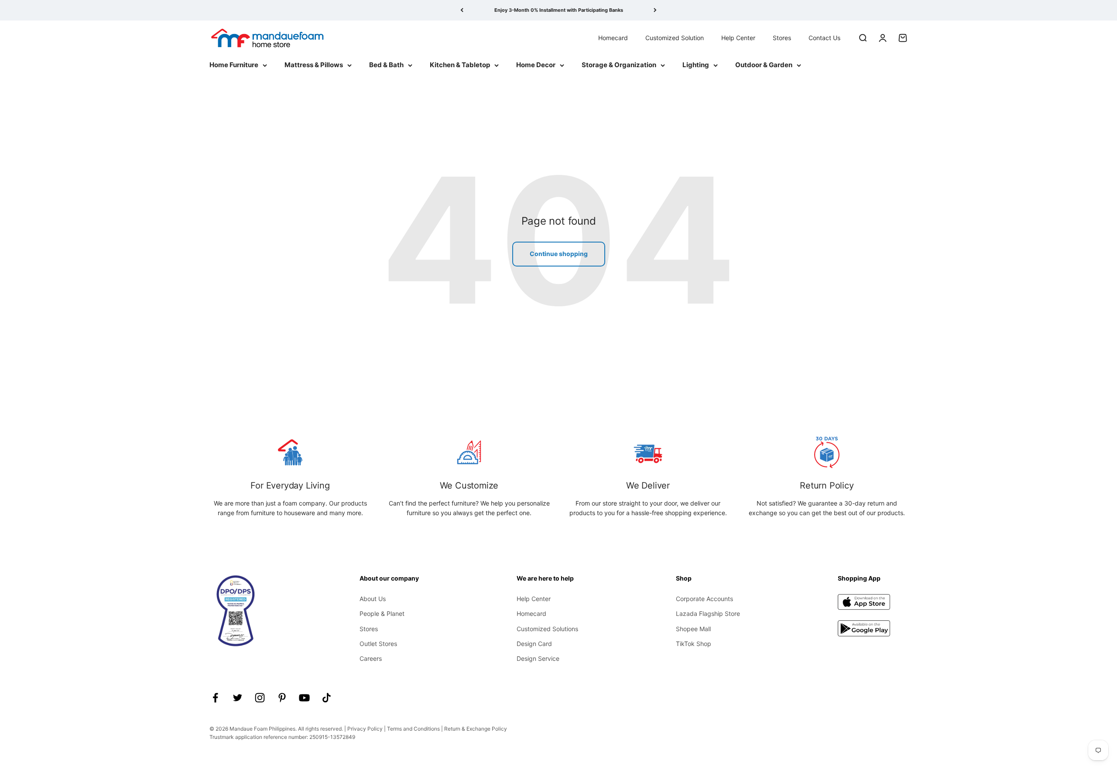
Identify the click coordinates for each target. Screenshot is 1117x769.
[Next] (655, 10)
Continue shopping (559, 253)
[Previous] (461, 10)
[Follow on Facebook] (215, 698)
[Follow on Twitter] (237, 698)
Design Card (534, 643)
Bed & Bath (386, 65)
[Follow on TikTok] (326, 698)
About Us (373, 598)
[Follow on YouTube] (304, 698)
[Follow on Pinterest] (282, 698)
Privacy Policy (365, 728)
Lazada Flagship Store (708, 613)
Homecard (613, 37)
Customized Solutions (547, 628)
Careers (371, 658)
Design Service (538, 658)
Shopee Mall (693, 628)
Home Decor (535, 65)
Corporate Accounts (704, 598)
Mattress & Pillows (313, 65)
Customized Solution (674, 37)
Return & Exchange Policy (475, 728)
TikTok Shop (693, 643)
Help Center (738, 37)
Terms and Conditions (413, 728)
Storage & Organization (619, 65)
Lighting (695, 65)
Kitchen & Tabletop (460, 65)
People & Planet (382, 613)
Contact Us (824, 37)
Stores (782, 37)
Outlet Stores (378, 643)
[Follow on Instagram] (260, 698)
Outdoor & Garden (763, 65)
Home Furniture (233, 65)
